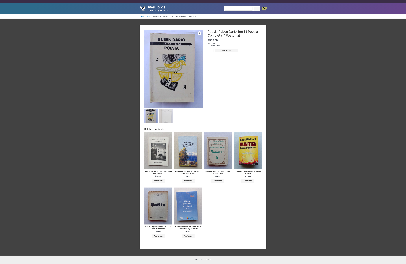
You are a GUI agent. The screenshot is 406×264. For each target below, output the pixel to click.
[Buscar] (257, 9)
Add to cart (226, 50)
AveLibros (156, 7)
